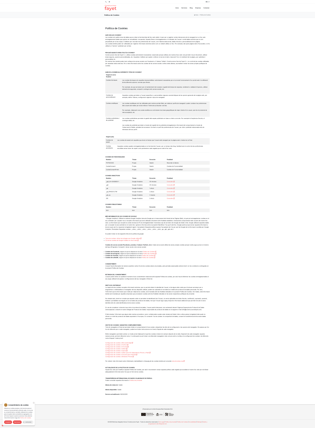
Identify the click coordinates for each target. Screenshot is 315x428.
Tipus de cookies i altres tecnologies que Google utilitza (122, 238)
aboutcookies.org (177, 361)
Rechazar (17, 422)
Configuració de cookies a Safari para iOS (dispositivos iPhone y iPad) (127, 352)
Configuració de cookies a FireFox (116, 345)
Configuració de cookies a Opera (115, 350)
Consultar (170, 181)
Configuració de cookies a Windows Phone (118, 356)
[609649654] (106, 2)
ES (208, 2)
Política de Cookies (149, 251)
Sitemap (199, 422)
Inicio (196, 15)
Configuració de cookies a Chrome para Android (120, 354)
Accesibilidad (192, 422)
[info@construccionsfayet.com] (109, 2)
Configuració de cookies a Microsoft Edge (118, 343)
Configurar (28, 422)
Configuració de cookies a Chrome (116, 347)
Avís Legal (161, 422)
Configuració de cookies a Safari (115, 349)
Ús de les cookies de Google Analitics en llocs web (121, 240)
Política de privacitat (136, 380)
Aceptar (8, 422)
